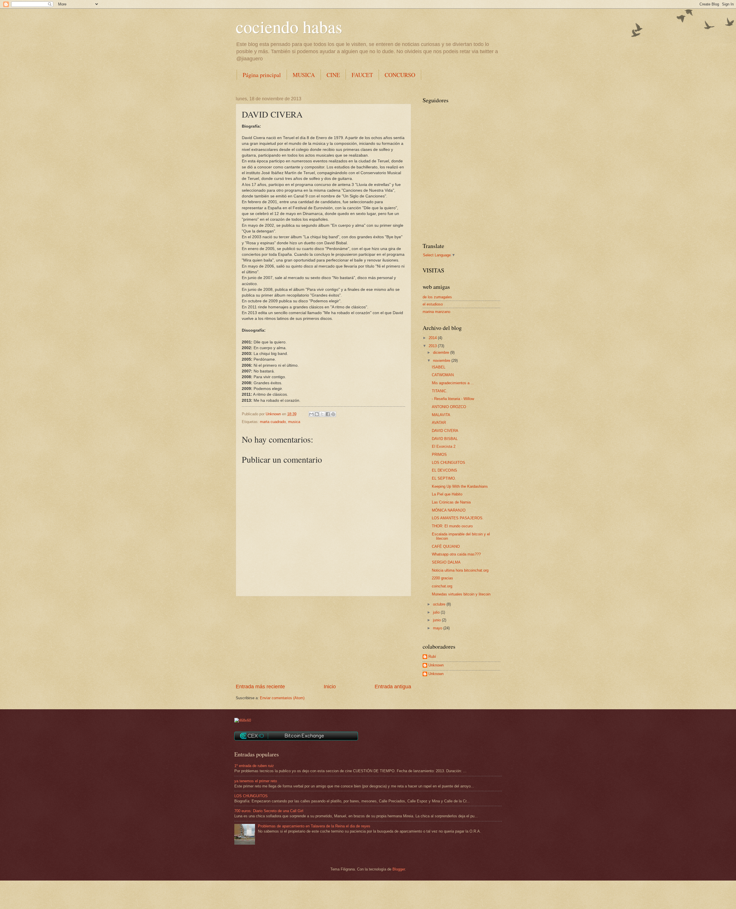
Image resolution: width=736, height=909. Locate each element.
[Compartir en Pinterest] (333, 414)
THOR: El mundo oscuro (452, 526)
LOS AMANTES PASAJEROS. (458, 518)
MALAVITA (441, 415)
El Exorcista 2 (443, 446)
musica (294, 422)
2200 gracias (442, 578)
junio (437, 620)
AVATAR (439, 422)
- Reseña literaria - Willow (453, 399)
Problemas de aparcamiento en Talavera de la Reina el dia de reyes (314, 826)
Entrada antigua (393, 686)
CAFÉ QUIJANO (446, 546)
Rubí (432, 656)
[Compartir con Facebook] (328, 414)
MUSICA (304, 75)
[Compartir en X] (322, 414)
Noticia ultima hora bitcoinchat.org (460, 570)
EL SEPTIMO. (444, 478)
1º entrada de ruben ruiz (254, 766)
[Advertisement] (323, 640)
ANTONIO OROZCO (449, 407)
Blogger (398, 869)
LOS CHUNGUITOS (448, 462)
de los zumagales (437, 297)
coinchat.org (442, 586)
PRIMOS (439, 454)
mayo (438, 628)
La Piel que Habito (447, 494)
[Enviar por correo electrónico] (311, 414)
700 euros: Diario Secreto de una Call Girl (268, 811)
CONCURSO (400, 75)
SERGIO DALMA (446, 562)
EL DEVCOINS (444, 470)
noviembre (442, 360)
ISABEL (438, 367)
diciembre (441, 352)
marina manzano (436, 312)
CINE (333, 75)
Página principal (262, 75)
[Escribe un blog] (317, 414)
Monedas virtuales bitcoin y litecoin (461, 594)
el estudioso (433, 304)
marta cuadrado (273, 422)
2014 (433, 338)
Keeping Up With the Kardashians (460, 486)
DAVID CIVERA (445, 430)
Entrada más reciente (260, 686)
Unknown (436, 665)
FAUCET (362, 75)
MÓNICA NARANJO (448, 510)
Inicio (330, 686)
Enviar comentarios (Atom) (282, 698)
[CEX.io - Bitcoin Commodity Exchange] (296, 739)
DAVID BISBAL (445, 439)
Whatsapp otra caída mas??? (456, 554)
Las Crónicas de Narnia (451, 502)
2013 (433, 346)
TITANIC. (439, 391)
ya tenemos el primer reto (255, 781)
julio (437, 612)
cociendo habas (289, 26)
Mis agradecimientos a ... (453, 383)
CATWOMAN (443, 375)
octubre (439, 604)
